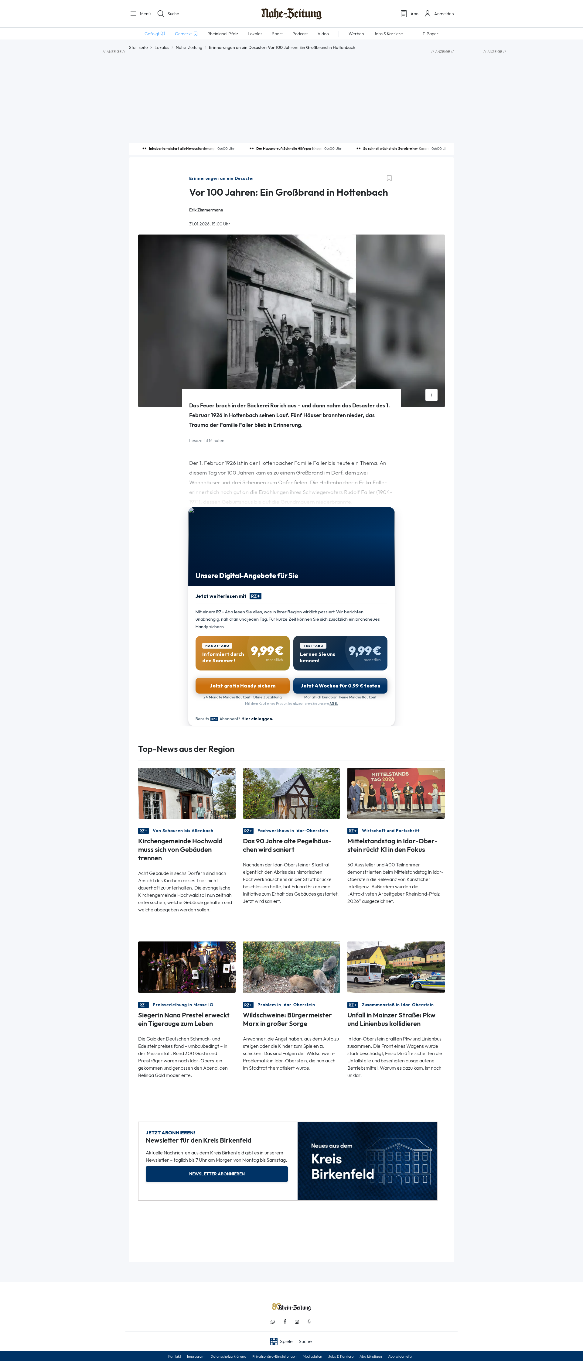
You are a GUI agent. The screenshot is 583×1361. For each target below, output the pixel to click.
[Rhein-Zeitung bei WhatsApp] (273, 1321)
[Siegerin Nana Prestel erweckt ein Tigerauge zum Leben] (187, 966)
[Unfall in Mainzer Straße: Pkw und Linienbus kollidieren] (396, 966)
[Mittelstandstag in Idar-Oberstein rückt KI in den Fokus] (396, 793)
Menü (144, 13)
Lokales (162, 47)
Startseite (138, 47)
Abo (414, 13)
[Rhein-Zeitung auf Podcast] (309, 1321)
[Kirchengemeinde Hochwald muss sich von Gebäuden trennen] (187, 793)
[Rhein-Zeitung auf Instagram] (297, 1321)
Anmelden (444, 13)
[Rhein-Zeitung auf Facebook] (285, 1321)
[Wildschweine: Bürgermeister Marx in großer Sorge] (291, 966)
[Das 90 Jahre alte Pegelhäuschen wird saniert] (291, 793)
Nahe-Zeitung (189, 47)
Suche (173, 13)
